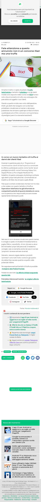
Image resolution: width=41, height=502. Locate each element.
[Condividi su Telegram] (28, 358)
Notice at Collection (14, 497)
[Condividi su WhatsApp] (23, 358)
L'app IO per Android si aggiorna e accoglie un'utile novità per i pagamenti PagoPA (24, 319)
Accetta (28, 21)
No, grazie (14, 21)
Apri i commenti (8, 357)
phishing (23, 92)
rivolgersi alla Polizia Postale (13, 269)
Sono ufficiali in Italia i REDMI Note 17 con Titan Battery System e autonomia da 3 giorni (24, 466)
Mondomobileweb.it (32, 308)
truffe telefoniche (19, 351)
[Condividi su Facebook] (38, 358)
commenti (36, 44)
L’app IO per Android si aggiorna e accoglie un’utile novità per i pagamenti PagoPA (23, 430)
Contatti (34, 499)
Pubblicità (17, 499)
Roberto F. (6, 42)
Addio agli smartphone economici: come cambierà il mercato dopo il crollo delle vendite (23, 449)
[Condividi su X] (33, 358)
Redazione (6, 496)
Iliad (4, 44)
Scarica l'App (26, 499)
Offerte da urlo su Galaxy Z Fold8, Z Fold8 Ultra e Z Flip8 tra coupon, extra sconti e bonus (24, 327)
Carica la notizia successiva (20, 389)
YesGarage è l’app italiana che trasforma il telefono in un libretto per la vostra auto (24, 475)
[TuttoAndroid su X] (34, 297)
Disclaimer (14, 496)
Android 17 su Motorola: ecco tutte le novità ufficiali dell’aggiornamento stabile (24, 457)
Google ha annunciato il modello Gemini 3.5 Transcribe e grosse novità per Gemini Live (23, 439)
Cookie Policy (26, 497)
